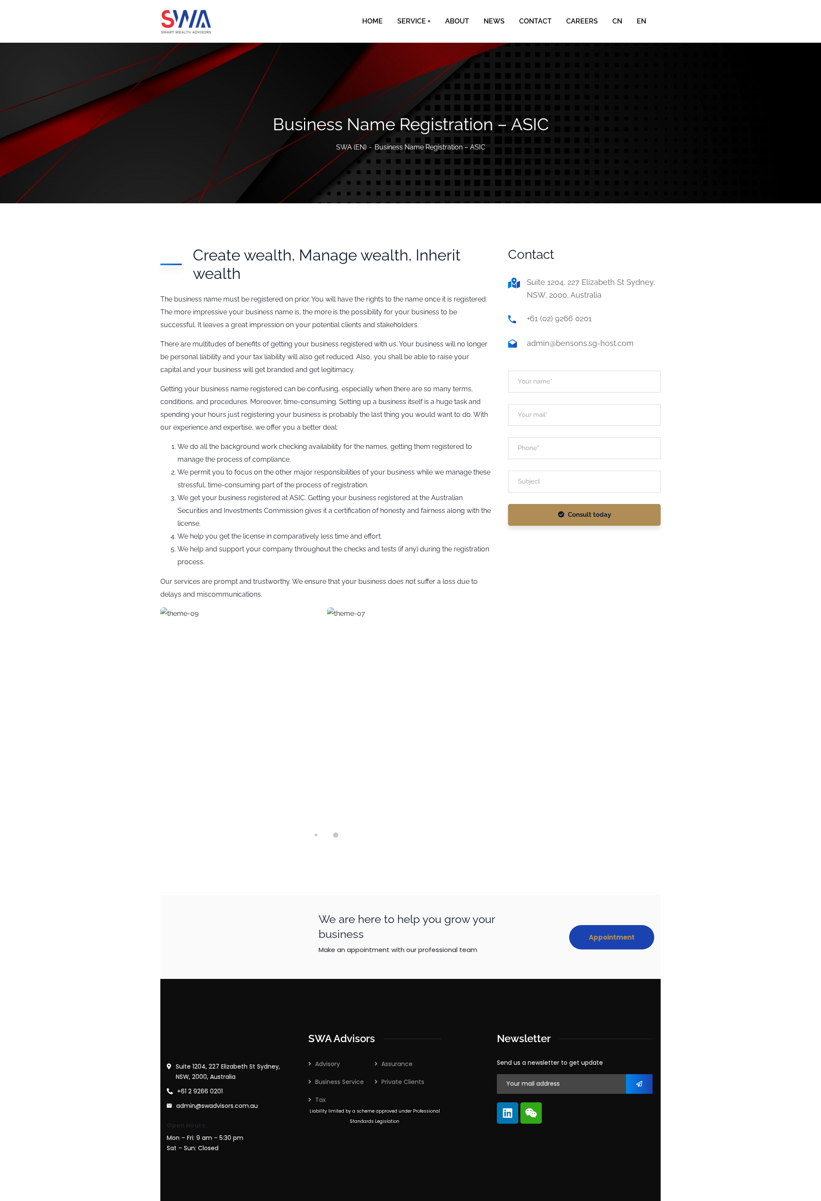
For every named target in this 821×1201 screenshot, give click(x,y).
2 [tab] (335, 835)
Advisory (327, 1064)
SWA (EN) (351, 147)
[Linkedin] (507, 1113)
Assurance (397, 1064)
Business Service (339, 1082)
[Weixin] (531, 1113)
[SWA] (186, 21)
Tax (320, 1100)
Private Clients (402, 1082)
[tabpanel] (242, 710)
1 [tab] (316, 835)
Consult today (589, 514)
